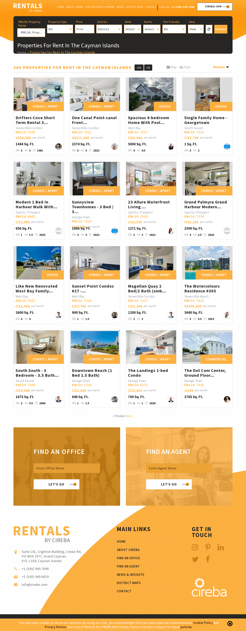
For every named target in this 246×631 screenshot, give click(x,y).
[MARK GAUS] (58, 315)
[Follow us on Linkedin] (221, 547)
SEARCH (221, 29)
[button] (60, 29)
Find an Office (128, 558)
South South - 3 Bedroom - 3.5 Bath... (37, 373)
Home (60, 6)
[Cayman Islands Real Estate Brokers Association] (209, 595)
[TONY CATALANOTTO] (227, 146)
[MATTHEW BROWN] (58, 399)
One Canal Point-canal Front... (94, 120)
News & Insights (131, 574)
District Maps (134, 6)
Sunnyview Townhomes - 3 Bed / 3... (93, 206)
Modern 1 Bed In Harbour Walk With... (36, 204)
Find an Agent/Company (100, 6)
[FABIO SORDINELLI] (171, 399)
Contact (150, 6)
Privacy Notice (55, 627)
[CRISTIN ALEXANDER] (227, 315)
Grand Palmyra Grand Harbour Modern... (205, 204)
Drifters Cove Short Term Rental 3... (35, 120)
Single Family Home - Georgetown (205, 120)
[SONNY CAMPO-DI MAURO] (58, 146)
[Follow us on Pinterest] (208, 547)
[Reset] (209, 29)
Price (79, 29)
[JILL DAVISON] (171, 146)
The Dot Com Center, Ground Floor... (205, 373)
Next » (129, 416)
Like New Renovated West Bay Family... (37, 288)
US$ (139, 67)
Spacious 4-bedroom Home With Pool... (148, 120)
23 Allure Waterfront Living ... (149, 204)
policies (186, 627)
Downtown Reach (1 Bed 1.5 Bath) (92, 373)
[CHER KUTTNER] (171, 231)
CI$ (148, 67)
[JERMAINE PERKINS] (58, 231)
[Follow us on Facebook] (208, 559)
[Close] (230, 624)
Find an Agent (128, 566)
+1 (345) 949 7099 (182, 7)
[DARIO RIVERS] (114, 315)
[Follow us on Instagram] (195, 547)
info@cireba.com (35, 584)
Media (120, 6)
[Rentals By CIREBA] (27, 8)
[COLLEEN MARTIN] (227, 399)
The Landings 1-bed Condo (148, 373)
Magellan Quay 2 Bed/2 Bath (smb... (147, 288)
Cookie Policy (203, 623)
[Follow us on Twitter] (195, 559)
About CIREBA (74, 6)
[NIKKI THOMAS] (114, 146)
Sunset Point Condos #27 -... (93, 288)
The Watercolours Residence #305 (202, 288)
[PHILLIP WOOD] (114, 399)
